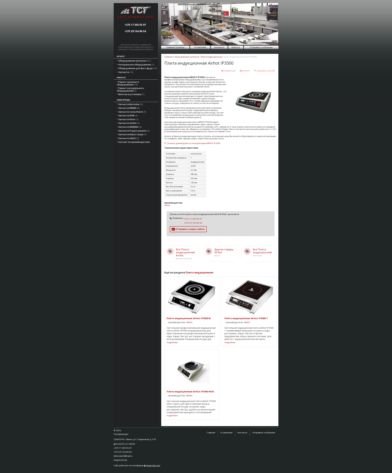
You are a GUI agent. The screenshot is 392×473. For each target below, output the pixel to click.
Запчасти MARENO (129, 127)
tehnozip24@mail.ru (123, 456)
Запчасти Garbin (128, 123)
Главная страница (175, 47)
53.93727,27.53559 (125, 444)
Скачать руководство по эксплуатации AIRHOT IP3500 (193, 143)
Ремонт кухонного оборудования (128, 83)
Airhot (167, 205)
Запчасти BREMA (128, 108)
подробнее (172, 342)
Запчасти (125, 72)
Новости (236, 47)
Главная (168, 56)
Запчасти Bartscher (130, 104)
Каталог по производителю (134, 142)
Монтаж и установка (131, 94)
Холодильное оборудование (135, 64)
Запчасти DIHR (127, 115)
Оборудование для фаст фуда (137, 68)
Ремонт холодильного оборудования (130, 89)
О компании (200, 47)
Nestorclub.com (153, 465)
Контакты (219, 47)
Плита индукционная (211, 56)
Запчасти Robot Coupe (132, 134)
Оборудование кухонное (134, 60)
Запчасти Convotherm (131, 111)
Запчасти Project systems (133, 130)
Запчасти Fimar (128, 119)
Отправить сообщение (261, 47)
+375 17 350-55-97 (135, 24)
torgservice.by (120, 460)
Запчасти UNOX (128, 138)
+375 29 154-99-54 (135, 31)
